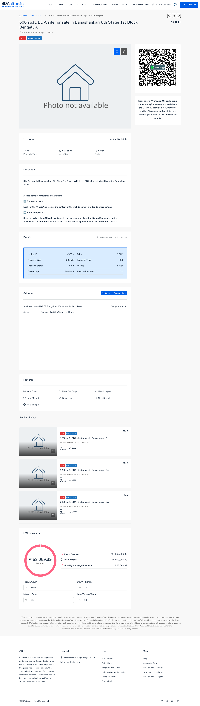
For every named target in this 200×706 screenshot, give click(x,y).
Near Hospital (105, 391)
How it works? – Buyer (152, 667)
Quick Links (107, 663)
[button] (169, 16)
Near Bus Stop (69, 391)
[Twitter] (167, 701)
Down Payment (84, 581)
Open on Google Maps (115, 293)
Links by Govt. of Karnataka (113, 672)
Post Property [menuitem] (189, 5)
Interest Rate (30, 594)
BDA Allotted (34, 38)
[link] (38, 441)
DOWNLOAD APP (140, 5)
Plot (39, 15)
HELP (124, 5)
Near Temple (33, 404)
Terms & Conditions (110, 676)
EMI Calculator (108, 658)
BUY (50, 5)
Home (24, 15)
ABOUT (115, 5)
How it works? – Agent (153, 676)
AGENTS (71, 5)
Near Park (67, 398)
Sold (32, 15)
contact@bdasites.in (72, 662)
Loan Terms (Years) (87, 594)
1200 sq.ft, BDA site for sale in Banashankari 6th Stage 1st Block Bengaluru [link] (98, 438)
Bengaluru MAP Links (111, 667)
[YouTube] (178, 701)
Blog (83, 5)
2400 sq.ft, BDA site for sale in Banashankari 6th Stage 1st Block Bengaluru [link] (98, 502)
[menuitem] (161, 4)
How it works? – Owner (153, 672)
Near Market (33, 398)
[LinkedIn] (172, 701)
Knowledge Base (98, 5)
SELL (61, 5)
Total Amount (30, 581)
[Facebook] (162, 701)
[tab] (117, 51)
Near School (104, 398)
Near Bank (32, 391)
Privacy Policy (107, 681)
